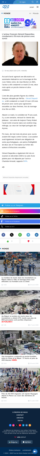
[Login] (37, 2)
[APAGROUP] (20, 437)
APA (25, 161)
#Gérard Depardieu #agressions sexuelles (15, 177)
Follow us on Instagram (12, 211)
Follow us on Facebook (12, 221)
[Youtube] (20, 425)
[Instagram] (13, 425)
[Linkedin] (26, 425)
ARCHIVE (20, 418)
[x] (16, 425)
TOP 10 (20, 420)
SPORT (32, 7)
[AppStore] (27, 442)
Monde (35, 13)
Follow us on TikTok (11, 216)
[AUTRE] (37, 7)
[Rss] (30, 425)
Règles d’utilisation (14, 450)
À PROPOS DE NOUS (20, 412)
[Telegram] (23, 425)
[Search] (32, 2)
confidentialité (26, 450)
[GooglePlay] (13, 442)
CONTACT (20, 415)
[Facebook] (10, 425)
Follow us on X (9, 226)
